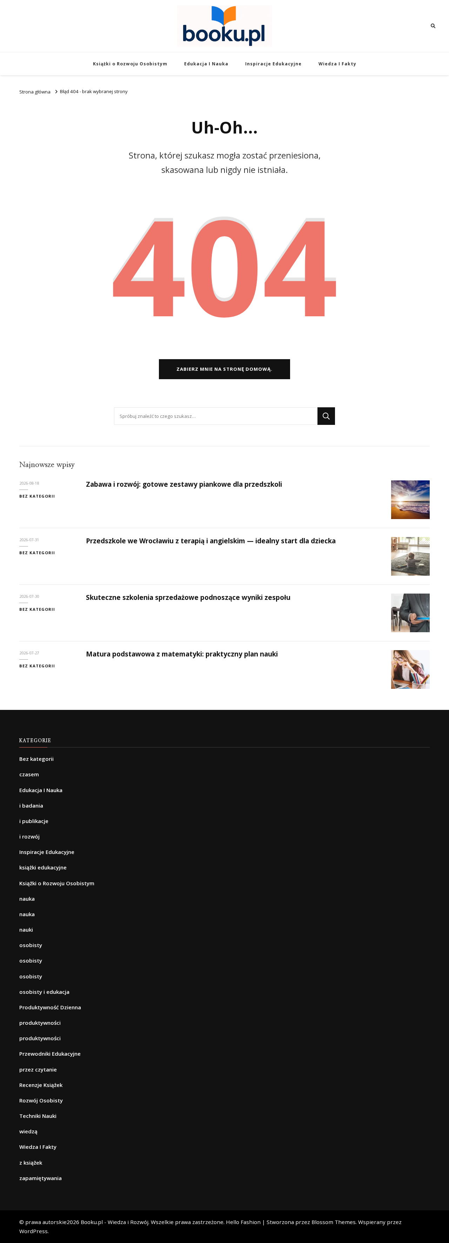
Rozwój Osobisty (41, 1100)
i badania (31, 805)
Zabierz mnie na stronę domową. (224, 369)
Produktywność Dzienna (50, 1007)
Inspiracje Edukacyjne (273, 64)
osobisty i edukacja (44, 991)
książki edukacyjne (43, 867)
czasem (29, 774)
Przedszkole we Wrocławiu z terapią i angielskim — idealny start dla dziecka (211, 540)
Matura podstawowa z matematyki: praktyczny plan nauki (182, 654)
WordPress (33, 1231)
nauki (26, 929)
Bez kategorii (37, 496)
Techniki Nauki (37, 1115)
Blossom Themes (333, 1221)
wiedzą (28, 1131)
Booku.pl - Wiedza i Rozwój (114, 1221)
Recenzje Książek (40, 1084)
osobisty (30, 945)
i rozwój (29, 836)
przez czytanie (38, 1069)
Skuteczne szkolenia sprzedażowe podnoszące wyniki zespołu (188, 597)
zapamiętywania (40, 1178)
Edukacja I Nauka (206, 64)
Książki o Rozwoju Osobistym (130, 64)
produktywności (40, 1022)
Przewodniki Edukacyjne (50, 1053)
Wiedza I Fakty (337, 64)
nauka (27, 898)
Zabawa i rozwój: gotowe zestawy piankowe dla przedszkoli (184, 484)
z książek (30, 1162)
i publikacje (33, 820)
